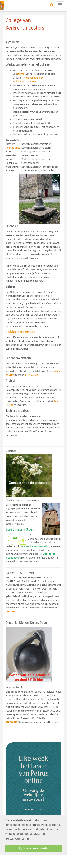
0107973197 (12, 722)
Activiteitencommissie (20, 332)
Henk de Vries (13, 147)
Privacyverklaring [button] (17, 838)
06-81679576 (31, 375)
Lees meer (11, 611)
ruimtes (21, 74)
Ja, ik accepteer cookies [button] (33, 848)
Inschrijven (33, 809)
